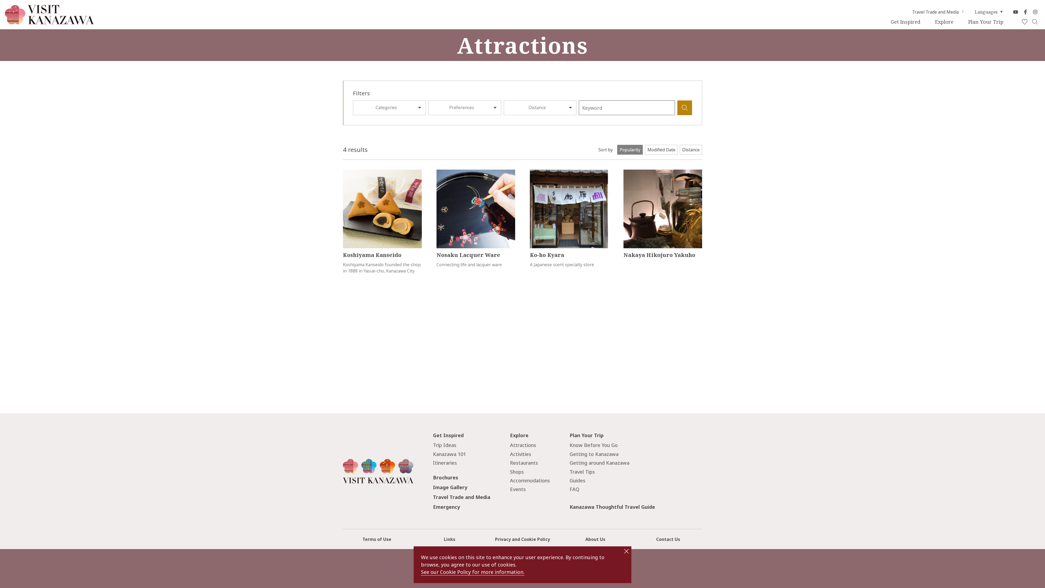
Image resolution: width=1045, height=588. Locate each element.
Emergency (446, 507)
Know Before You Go (594, 445)
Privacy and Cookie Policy (522, 539)
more (348, 173)
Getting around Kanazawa (599, 463)
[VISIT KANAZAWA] (49, 22)
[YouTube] (1015, 12)
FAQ (574, 489)
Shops (517, 471)
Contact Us (668, 539)
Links (449, 539)
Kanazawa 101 (449, 454)
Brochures (445, 477)
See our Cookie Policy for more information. (472, 572)
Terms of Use (376, 539)
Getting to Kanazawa (594, 454)
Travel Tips (582, 471)
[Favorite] (1024, 22)
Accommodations (530, 480)
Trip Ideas (444, 445)
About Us (595, 539)
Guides (577, 480)
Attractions (523, 445)
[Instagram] (1035, 12)
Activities (520, 454)
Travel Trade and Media (935, 12)
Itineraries (445, 463)
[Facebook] (1025, 12)
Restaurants (524, 463)
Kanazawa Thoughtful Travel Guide (612, 507)
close (626, 551)
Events (518, 489)
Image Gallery (450, 487)
